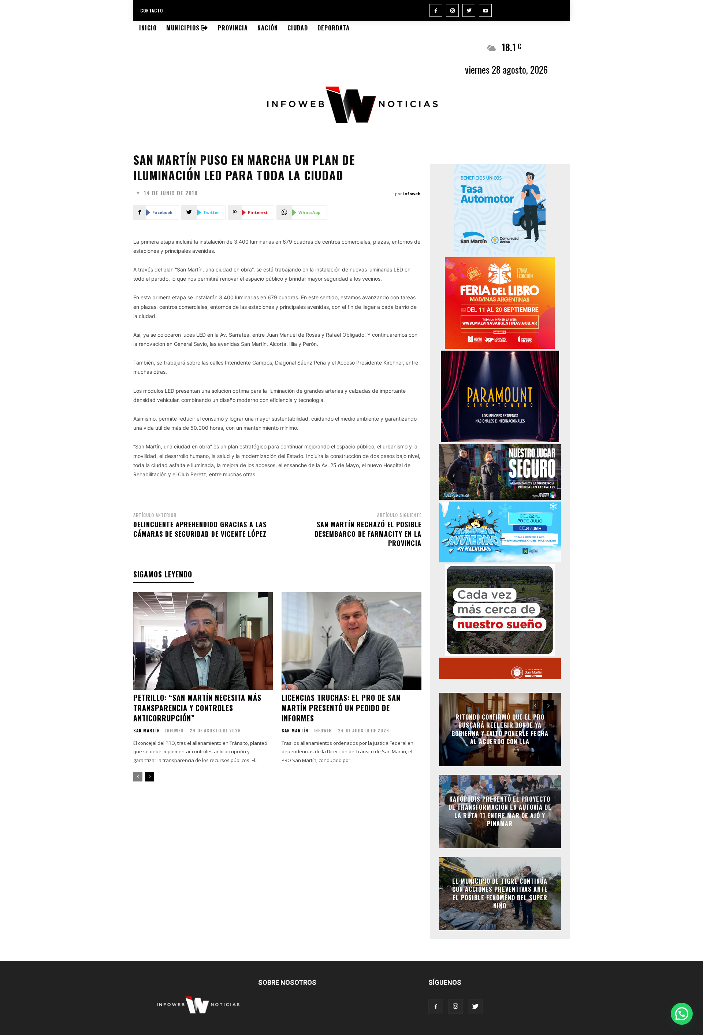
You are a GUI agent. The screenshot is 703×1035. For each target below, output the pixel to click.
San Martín (146, 730)
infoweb (411, 193)
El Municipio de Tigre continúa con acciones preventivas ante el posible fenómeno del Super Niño (500, 893)
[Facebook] (435, 10)
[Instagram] (452, 10)
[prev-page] (137, 776)
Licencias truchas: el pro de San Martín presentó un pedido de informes (341, 708)
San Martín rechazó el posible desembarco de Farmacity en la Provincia (368, 533)
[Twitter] (468, 10)
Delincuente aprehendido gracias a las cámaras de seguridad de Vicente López (200, 529)
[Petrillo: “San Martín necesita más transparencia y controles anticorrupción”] (203, 641)
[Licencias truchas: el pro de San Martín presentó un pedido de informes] (351, 641)
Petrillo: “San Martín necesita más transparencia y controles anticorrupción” (197, 708)
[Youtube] (485, 10)
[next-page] (149, 776)
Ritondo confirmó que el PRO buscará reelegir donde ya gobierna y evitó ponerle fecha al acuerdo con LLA (499, 729)
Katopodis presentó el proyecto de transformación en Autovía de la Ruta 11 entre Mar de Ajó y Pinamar (500, 811)
